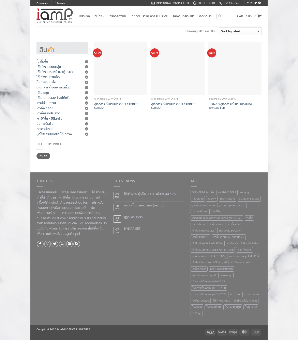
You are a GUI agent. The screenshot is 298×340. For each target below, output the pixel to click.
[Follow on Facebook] (248, 3)
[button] (249, 16)
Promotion (42, 3)
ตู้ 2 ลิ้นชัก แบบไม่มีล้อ (203, 205)
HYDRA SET (132, 229)
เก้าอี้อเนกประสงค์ (240, 262)
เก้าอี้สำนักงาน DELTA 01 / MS (208, 256)
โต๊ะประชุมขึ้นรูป (233, 307)
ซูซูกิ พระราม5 (133, 217)
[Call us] (62, 244)
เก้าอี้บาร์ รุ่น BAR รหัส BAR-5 (243, 243)
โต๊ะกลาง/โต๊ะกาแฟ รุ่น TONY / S (209, 294)
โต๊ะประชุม (197, 307)
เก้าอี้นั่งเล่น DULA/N (230, 231)
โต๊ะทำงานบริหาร (200, 301)
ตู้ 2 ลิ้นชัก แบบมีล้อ (249, 199)
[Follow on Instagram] (252, 3)
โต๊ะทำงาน (98, 192)
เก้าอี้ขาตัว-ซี (234, 224)
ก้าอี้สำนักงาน (227, 199)
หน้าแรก (84, 16)
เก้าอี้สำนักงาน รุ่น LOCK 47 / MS (209, 262)
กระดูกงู (244, 192)
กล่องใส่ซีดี (198, 199)
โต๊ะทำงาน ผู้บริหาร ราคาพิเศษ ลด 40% (150, 194)
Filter (43, 156)
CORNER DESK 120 (203, 192)
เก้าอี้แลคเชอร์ (199, 269)
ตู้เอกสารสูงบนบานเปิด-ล (232, 205)
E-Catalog (60, 3)
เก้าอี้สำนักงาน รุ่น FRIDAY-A (243, 256)
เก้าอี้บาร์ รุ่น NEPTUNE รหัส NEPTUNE (213, 250)
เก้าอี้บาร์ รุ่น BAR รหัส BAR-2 (228, 237)
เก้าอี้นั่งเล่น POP (200, 237)
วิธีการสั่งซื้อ (117, 16)
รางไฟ (249, 218)
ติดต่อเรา (205, 16)
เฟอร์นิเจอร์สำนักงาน (221, 269)
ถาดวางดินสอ (199, 211)
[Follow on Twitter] (255, 3)
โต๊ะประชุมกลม (213, 307)
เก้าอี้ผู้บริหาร (244, 250)
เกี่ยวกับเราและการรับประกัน (149, 16)
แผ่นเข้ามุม (226, 275)
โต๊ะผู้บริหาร (251, 307)
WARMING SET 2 (227, 192)
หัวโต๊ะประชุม (198, 224)
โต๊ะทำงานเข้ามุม (221, 301)
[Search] (220, 16)
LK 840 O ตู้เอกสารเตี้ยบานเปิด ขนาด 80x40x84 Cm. (230, 106)
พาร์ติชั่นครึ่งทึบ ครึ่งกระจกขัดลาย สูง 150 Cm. (217, 218)
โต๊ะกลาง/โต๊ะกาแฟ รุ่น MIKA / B (208, 281)
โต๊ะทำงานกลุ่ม (251, 294)
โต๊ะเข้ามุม (197, 313)
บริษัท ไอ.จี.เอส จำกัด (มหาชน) (144, 205)
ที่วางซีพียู (216, 211)
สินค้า (98, 16)
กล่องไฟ (211, 199)
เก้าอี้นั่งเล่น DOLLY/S (203, 231)
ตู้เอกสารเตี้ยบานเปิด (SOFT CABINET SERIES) (116, 106)
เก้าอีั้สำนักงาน (216, 224)
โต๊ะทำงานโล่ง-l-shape (245, 301)
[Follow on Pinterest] (259, 3)
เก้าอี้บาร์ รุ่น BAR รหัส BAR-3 (207, 243)
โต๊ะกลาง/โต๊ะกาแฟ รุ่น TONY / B (209, 288)
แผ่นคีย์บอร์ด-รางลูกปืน (204, 275)
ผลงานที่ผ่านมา (184, 16)
